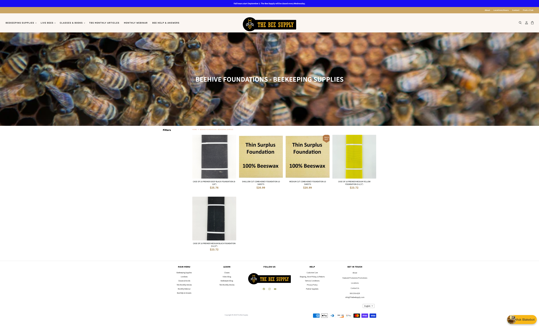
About (487, 10)
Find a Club (528, 10)
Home (194, 129)
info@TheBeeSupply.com (354, 297)
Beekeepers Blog (227, 281)
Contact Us (355, 288)
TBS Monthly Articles (104, 23)
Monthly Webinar (136, 23)
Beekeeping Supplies (20, 23)
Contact (515, 10)
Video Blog (227, 277)
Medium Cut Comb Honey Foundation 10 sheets (307, 182)
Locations (354, 283)
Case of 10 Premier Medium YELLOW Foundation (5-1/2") (354, 182)
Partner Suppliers (312, 289)
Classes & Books (71, 23)
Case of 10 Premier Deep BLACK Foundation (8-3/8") (214, 182)
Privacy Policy (312, 285)
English (367, 306)
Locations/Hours (501, 10)
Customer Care (312, 272)
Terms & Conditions (312, 281)
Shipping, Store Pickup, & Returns (312, 277)
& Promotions (361, 278)
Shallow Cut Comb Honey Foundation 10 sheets (261, 182)
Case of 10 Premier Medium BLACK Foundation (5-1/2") (214, 244)
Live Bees (47, 23)
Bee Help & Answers (166, 23)
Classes (226, 272)
